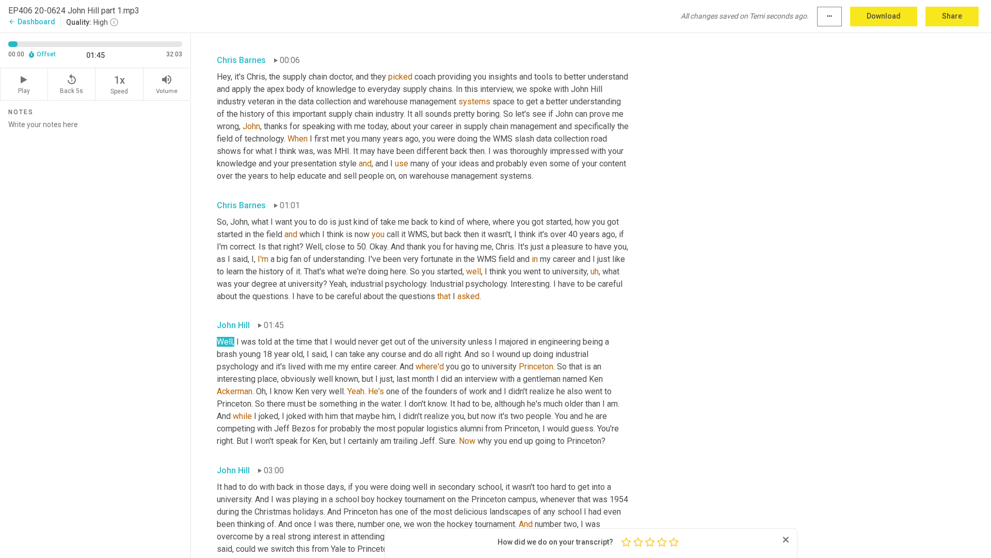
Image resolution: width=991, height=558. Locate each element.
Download (884, 16)
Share (952, 16)
